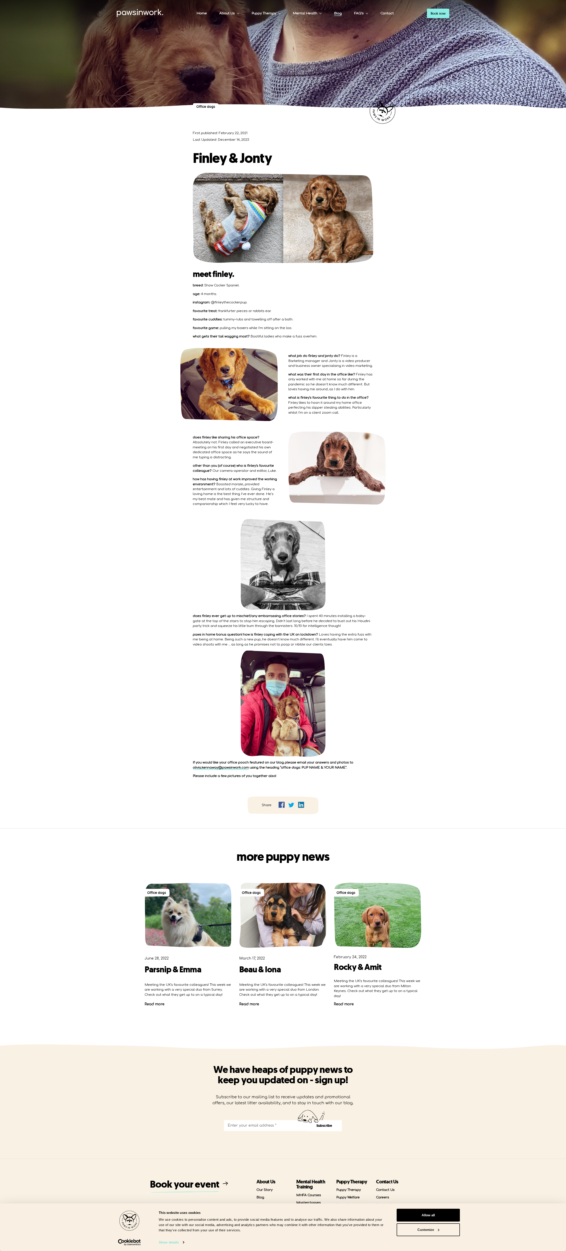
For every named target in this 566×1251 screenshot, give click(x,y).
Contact (387, 13)
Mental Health (305, 13)
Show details (169, 1242)
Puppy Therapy (264, 13)
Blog (338, 13)
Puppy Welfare (348, 1197)
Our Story (264, 1190)
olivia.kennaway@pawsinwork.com (221, 767)
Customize (425, 1229)
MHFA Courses (308, 1195)
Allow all (428, 1215)
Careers (382, 1197)
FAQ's (359, 13)
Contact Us (385, 1190)
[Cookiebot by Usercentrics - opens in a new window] (129, 1242)
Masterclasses (308, 1203)
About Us (227, 13)
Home (202, 13)
